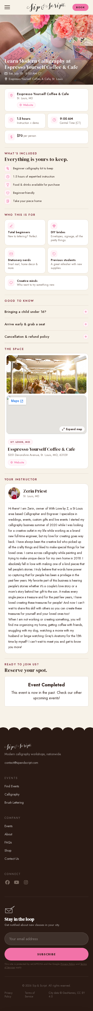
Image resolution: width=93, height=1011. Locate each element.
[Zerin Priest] (14, 493)
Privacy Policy (67, 964)
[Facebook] (7, 882)
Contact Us (12, 858)
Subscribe (46, 954)
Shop (8, 850)
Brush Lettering (14, 802)
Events (8, 826)
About (8, 834)
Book (80, 7)
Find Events (12, 786)
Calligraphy (12, 794)
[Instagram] (26, 882)
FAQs (8, 842)
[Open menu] (8, 7)
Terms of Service (30, 994)
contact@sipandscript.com (21, 762)
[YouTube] (16, 882)
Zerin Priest (35, 491)
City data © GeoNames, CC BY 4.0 (67, 994)
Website (28, 105)
